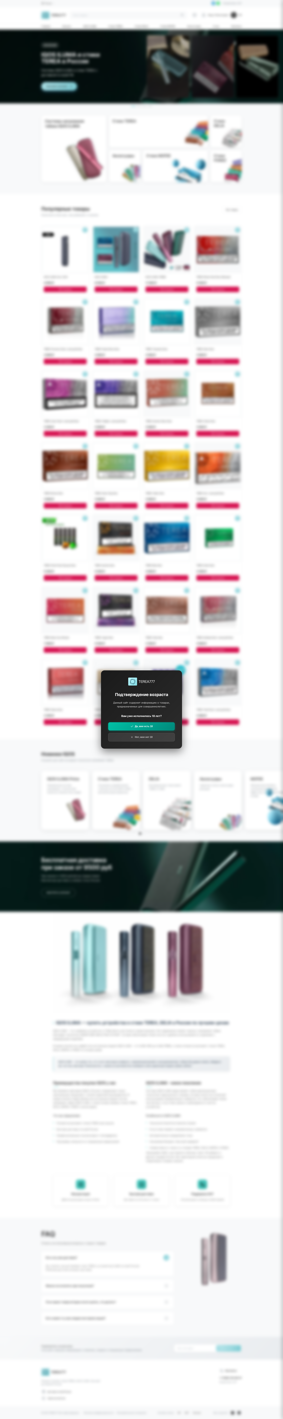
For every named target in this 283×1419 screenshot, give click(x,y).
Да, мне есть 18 (144, 726)
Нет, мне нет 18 (144, 737)
